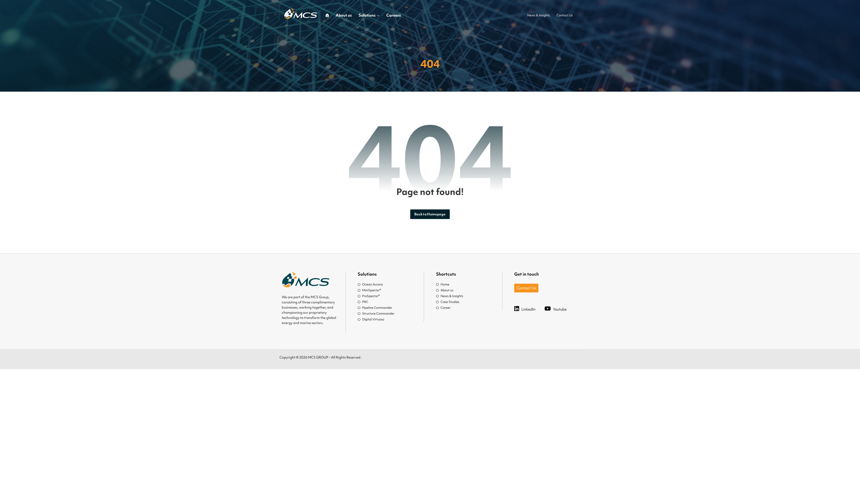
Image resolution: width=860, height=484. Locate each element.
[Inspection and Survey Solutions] (301, 13)
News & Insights (452, 296)
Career (446, 308)
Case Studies (450, 302)
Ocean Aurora (372, 284)
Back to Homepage (430, 214)
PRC (365, 302)
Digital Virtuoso (373, 319)
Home (445, 284)
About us (447, 290)
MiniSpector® (371, 290)
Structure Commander (378, 313)
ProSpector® (371, 296)
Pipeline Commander (377, 308)
